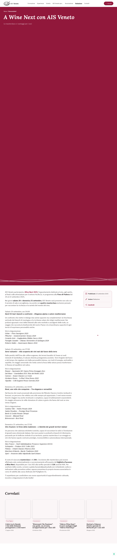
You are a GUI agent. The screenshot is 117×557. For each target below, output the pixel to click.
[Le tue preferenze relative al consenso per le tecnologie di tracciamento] (114, 554)
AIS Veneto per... (58, 3)
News (5, 11)
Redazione (78, 3)
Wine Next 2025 (31, 292)
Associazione (69, 3)
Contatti (86, 3)
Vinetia (48, 3)
